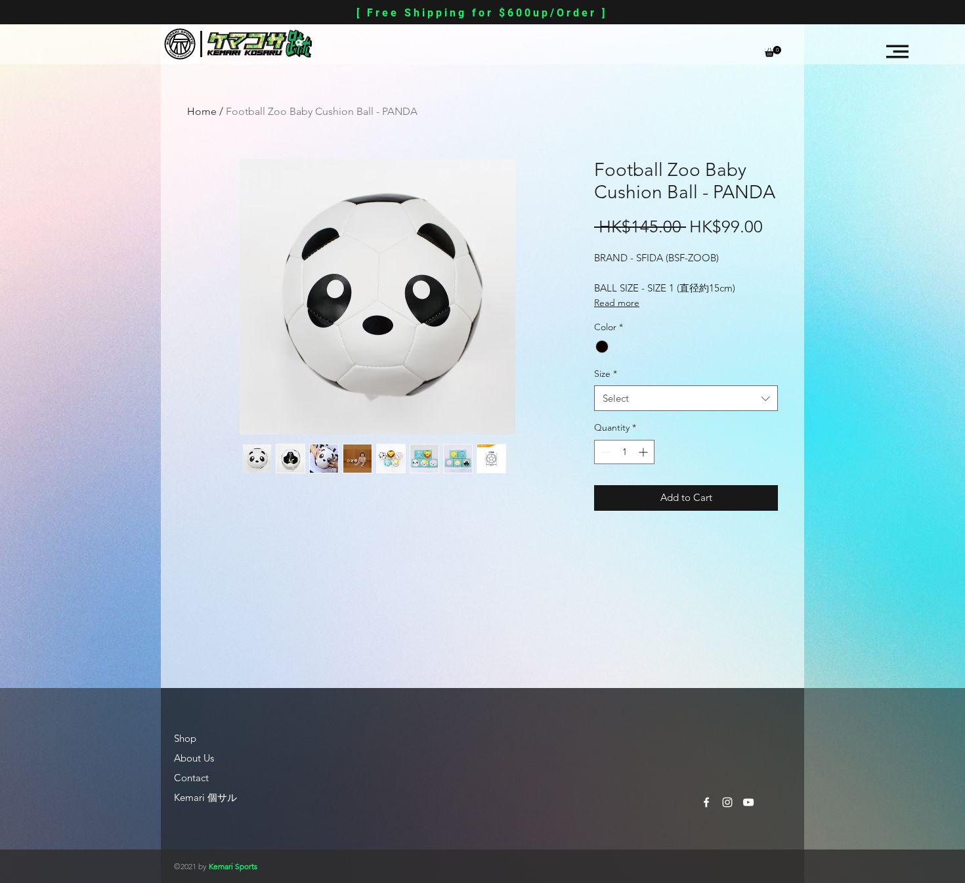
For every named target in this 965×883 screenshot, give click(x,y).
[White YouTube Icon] (748, 802)
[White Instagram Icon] (727, 802)
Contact (191, 777)
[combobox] (686, 398)
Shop (185, 738)
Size (605, 373)
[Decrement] (604, 452)
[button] (773, 51)
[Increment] (644, 452)
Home (202, 111)
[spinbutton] (624, 452)
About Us (194, 758)
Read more (616, 303)
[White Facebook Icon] (706, 802)
